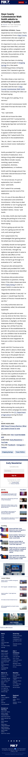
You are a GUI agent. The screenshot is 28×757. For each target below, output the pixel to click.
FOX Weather (16, 685)
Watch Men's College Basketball (5, 725)
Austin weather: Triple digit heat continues (8, 594)
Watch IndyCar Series (4, 722)
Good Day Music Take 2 (5, 665)
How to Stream (4, 653)
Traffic (2, 637)
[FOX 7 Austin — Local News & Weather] (5, 2)
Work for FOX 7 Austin (4, 682)
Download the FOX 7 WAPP (17, 678)
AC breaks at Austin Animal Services (9, 599)
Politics (2, 641)
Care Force (15, 661)
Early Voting (10, 285)
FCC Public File (4, 688)
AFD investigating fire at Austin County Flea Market (10, 606)
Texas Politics (20, 452)
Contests (15, 645)
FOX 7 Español (4, 656)
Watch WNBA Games (4, 731)
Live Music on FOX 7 (17, 641)
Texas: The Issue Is (17, 660)
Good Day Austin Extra (5, 662)
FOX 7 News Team (5, 680)
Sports (3, 695)
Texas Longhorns (5, 697)
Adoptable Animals (17, 644)
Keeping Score (16, 637)
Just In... (3, 490)
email (19, 741)
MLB (2, 701)
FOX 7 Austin (10, 24)
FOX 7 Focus (16, 658)
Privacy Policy (15, 482)
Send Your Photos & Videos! (17, 681)
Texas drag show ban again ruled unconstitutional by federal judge (9, 494)
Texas (2, 639)
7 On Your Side (16, 656)
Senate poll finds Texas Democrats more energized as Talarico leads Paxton (17, 530)
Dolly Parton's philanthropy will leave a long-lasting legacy (9, 499)
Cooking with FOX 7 (17, 639)
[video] (23, 582)
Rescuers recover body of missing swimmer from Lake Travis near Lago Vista (17, 543)
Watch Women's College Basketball (5, 728)
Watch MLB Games (5, 716)
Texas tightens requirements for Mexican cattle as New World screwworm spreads (8, 512)
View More (23, 490)
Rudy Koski (5, 24)
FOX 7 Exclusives (16, 652)
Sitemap (3, 647)
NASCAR (3, 702)
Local (2, 635)
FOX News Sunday (5, 645)
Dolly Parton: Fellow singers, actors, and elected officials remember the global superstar (9, 506)
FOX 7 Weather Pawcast (16, 675)
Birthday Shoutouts (17, 635)
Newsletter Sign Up (5, 678)
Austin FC (3, 699)
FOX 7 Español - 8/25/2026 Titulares (9, 586)
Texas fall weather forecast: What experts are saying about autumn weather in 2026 (17, 557)
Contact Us (3, 676)
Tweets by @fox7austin (6, 627)
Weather (15, 673)
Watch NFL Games (5, 712)
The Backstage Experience (4, 668)
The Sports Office (5, 658)
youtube (17, 741)
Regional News (16, 696)
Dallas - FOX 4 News (16, 699)
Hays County (22, 35)
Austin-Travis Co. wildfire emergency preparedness (9, 581)
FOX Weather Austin (5, 660)
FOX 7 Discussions (17, 665)
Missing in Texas (17, 663)
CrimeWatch (16, 655)
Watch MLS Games (5, 733)
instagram (14, 741)
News (3, 633)
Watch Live (21, 2)
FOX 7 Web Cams (17, 684)
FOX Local (4, 651)
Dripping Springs (17, 24)
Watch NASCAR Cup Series (5, 719)
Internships (3, 684)
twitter (11, 741)
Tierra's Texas (4, 655)
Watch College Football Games (5, 714)
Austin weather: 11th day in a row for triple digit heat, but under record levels (17, 536)
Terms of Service (15, 483)
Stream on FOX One (4, 709)
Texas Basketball (5, 704)
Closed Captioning (5, 686)
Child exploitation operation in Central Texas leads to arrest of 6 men (10, 518)
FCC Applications (5, 690)
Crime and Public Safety (5, 643)
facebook (8, 741)
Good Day (16, 633)
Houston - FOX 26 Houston (17, 703)
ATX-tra (14, 667)
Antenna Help (4, 691)
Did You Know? (16, 687)
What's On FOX (4, 675)
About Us (4, 673)
